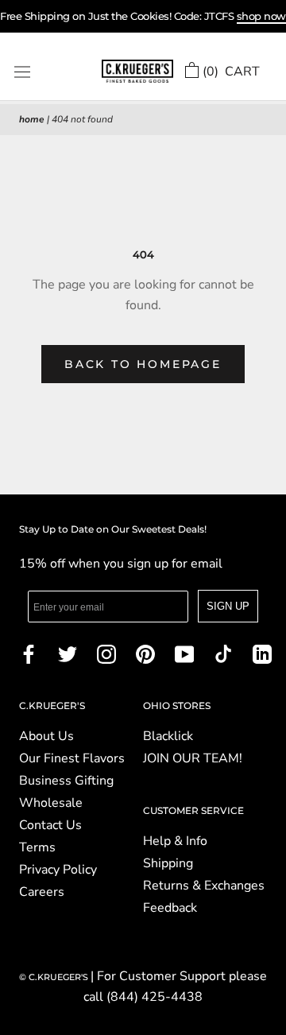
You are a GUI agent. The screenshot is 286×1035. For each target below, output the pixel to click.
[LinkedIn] (262, 653)
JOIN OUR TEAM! (192, 758)
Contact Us (50, 825)
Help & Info (175, 841)
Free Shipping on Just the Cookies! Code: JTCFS (143, 16)
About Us (46, 736)
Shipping (168, 863)
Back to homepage (143, 364)
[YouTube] (184, 653)
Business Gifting (66, 780)
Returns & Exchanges (204, 885)
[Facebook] (28, 653)
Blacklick (168, 736)
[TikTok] (223, 653)
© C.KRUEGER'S (55, 977)
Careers (41, 892)
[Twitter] (67, 653)
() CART (231, 71)
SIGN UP (228, 606)
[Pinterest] (145, 653)
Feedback (170, 907)
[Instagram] (106, 653)
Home (31, 119)
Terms (37, 847)
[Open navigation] (22, 72)
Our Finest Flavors (72, 758)
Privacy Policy (58, 869)
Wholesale (51, 803)
